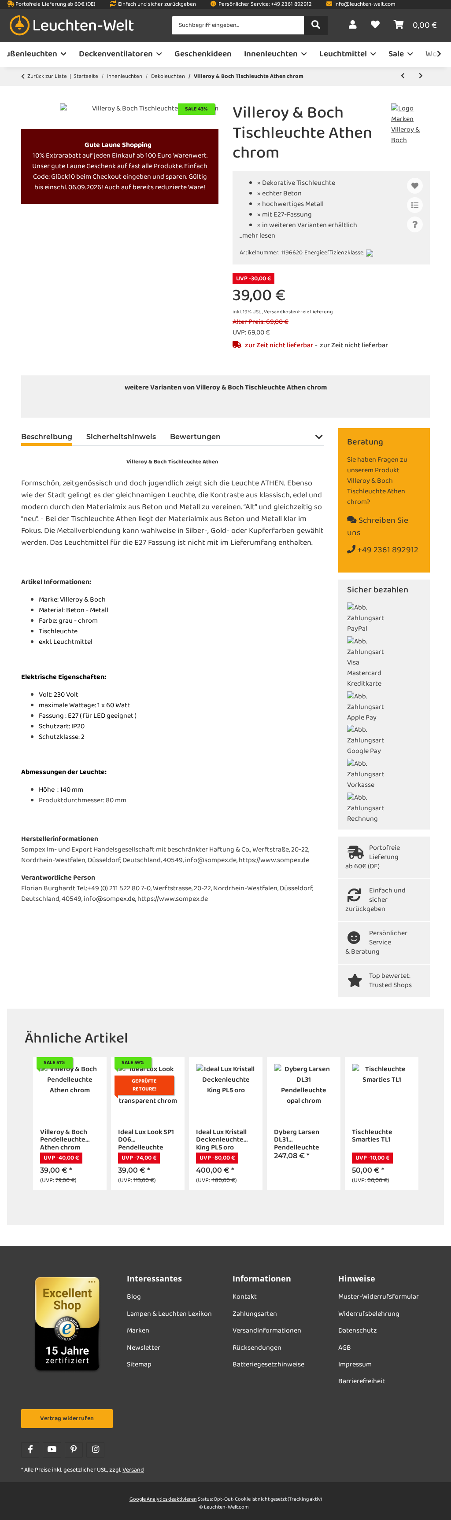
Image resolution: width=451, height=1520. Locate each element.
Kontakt (245, 1297)
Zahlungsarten (255, 1314)
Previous (39, 1124)
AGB (344, 1348)
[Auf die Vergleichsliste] (415, 205)
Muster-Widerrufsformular (378, 1297)
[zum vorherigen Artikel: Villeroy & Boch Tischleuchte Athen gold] (403, 76)
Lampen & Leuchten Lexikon (169, 1314)
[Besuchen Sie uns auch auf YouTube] (52, 1450)
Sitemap (139, 1364)
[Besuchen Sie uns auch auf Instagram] (95, 1450)
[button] (353, 25)
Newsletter (143, 1348)
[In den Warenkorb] (28, 98)
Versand (133, 1470)
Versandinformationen (267, 1330)
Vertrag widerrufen (67, 1419)
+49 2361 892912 (386, 550)
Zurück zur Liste (47, 76)
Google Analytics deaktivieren (163, 1499)
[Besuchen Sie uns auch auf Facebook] (30, 1450)
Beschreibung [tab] (46, 437)
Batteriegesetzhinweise (268, 1364)
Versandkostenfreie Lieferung (298, 312)
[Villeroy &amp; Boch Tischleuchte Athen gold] (206, 405)
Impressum (355, 1364)
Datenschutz (357, 1330)
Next (412, 1124)
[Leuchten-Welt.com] (72, 26)
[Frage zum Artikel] (415, 224)
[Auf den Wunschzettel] (415, 186)
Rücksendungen (257, 1348)
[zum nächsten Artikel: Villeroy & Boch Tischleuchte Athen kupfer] (421, 76)
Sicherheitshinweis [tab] (121, 437)
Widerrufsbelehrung (368, 1314)
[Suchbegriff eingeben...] (316, 25)
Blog (134, 1297)
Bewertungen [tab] (195, 437)
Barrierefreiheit (361, 1381)
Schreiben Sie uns (377, 527)
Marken (138, 1330)
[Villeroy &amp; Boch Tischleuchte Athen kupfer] (245, 405)
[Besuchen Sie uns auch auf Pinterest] (74, 1450)
